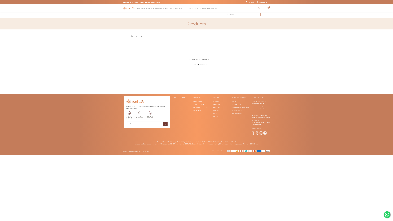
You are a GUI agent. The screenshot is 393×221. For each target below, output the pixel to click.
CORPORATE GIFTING (200, 107)
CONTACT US (236, 104)
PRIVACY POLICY (237, 113)
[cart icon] (268, 8)
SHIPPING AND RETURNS (240, 107)
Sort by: (134, 36)
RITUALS (215, 113)
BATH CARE (216, 107)
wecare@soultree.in (153, 2)
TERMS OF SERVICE (238, 110)
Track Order (251, 2)
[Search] (259, 8)
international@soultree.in (259, 109)
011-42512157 (255, 121)
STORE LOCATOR (179, 98)
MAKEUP (216, 110)
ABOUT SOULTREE (199, 101)
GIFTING (215, 116)
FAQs (234, 101)
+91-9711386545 (134, 2)
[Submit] (165, 124)
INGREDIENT (197, 110)
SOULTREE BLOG (198, 104)
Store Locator (262, 2)
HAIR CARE (216, 104)
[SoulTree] (129, 8)
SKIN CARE (216, 101)
